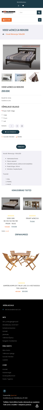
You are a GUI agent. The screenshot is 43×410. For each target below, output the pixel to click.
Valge (5, 115)
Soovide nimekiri (7, 357)
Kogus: (4, 126)
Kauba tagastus (7, 379)
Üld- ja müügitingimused (10, 322)
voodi (7, 231)
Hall (5, 121)
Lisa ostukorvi (11, 132)
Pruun (5, 118)
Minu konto (6, 350)
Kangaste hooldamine (9, 341)
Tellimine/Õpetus (8, 338)
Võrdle (20, 137)
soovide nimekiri (8, 137)
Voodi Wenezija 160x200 (15, 34)
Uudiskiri (5, 360)
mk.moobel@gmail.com (13, 309)
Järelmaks (5, 334)
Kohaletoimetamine (8, 328)
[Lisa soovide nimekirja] (22, 203)
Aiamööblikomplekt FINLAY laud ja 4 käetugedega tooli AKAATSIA (21, 287)
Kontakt (5, 331)
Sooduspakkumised (8, 376)
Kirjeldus (21, 147)
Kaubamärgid (6, 372)
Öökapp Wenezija (24, 218)
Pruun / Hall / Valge (8, 111)
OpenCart (13, 395)
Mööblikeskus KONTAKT (10, 325)
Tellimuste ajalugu (8, 353)
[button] (18, 6)
